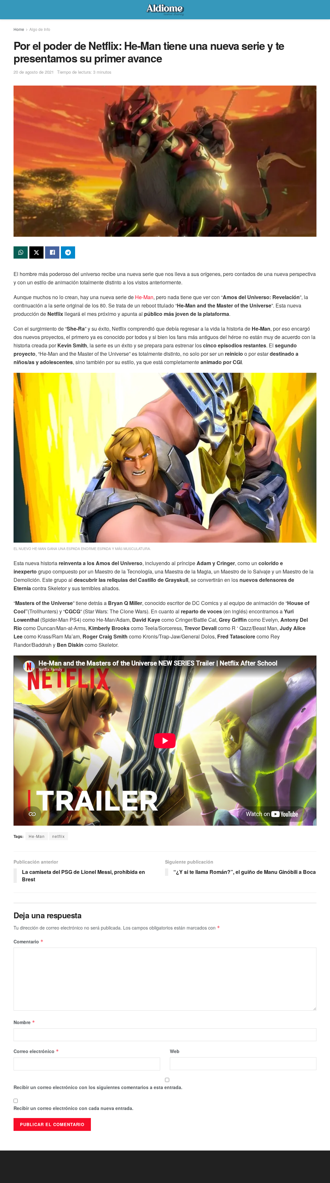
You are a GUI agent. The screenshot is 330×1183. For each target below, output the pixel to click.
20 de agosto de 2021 (34, 72)
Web (175, 1051)
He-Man (144, 297)
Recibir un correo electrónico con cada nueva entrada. (73, 1108)
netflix (58, 836)
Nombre (24, 1022)
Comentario (29, 941)
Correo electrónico (36, 1051)
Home (19, 29)
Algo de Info (39, 29)
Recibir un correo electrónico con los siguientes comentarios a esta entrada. (98, 1087)
